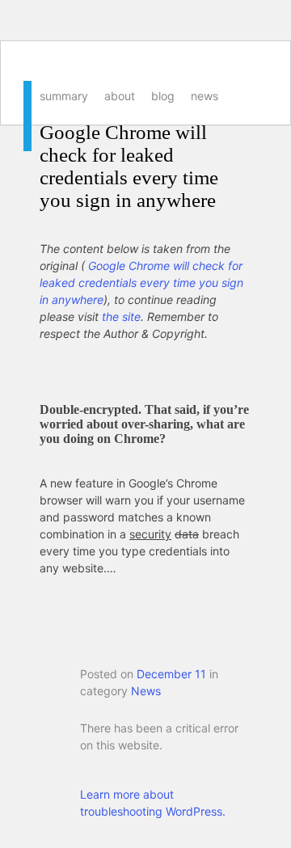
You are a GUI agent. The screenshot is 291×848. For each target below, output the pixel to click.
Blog (163, 96)
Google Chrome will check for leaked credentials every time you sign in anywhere (129, 166)
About (119, 96)
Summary (64, 96)
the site (121, 316)
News (204, 96)
